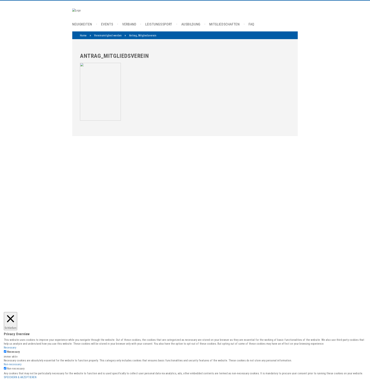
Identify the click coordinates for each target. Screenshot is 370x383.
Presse (247, 301)
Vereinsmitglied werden (108, 35)
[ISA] (118, 235)
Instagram (212, 310)
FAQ (251, 24)
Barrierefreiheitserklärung (260, 319)
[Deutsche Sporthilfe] (144, 235)
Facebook (212, 301)
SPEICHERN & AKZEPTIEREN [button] (20, 377)
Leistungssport (158, 24)
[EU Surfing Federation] (163, 250)
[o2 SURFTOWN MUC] (209, 250)
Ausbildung (190, 24)
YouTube (211, 306)
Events (107, 24)
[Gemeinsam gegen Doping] (283, 235)
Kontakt (248, 306)
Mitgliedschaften (224, 24)
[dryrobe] (89, 235)
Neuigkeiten (82, 24)
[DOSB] (172, 235)
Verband (129, 24)
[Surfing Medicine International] (212, 235)
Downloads (250, 315)
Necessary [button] (10, 347)
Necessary (13, 351)
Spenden (248, 310)
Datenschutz (251, 328)
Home (83, 35)
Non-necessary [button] (12, 364)
